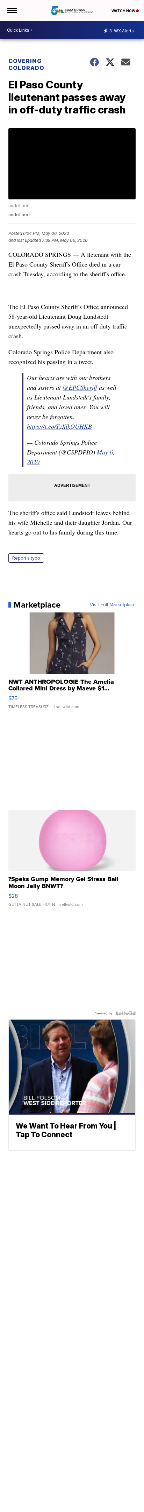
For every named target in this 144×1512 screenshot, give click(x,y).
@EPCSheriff (80, 387)
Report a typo (26, 558)
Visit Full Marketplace (113, 604)
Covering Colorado (26, 64)
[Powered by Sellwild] (125, 1013)
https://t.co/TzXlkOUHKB (59, 426)
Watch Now (123, 11)
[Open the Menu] (11, 10)
